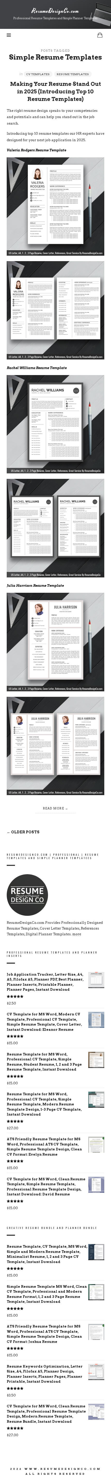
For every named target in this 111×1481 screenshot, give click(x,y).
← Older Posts (23, 832)
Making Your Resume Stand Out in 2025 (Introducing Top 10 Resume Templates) (55, 91)
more (76, 934)
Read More (53, 808)
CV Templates (38, 74)
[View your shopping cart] (100, 35)
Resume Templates (73, 74)
